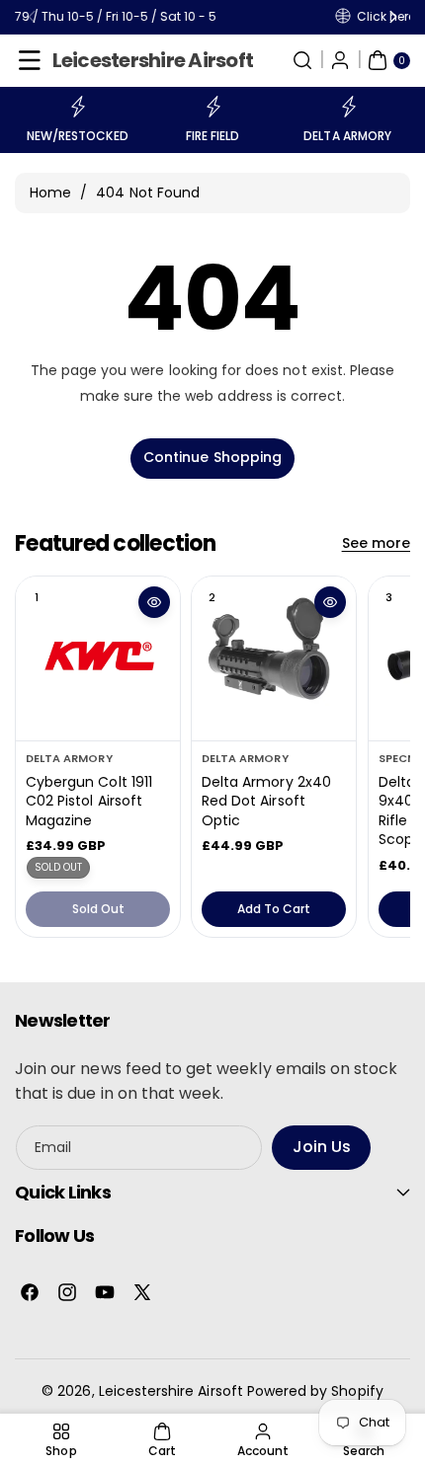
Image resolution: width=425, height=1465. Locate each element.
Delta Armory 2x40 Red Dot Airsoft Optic (266, 801)
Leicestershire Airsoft (171, 1391)
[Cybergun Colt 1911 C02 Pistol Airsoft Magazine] (98, 658)
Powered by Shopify (315, 1391)
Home (50, 192)
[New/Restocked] (77, 106)
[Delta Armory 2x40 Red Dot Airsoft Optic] (274, 658)
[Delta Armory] (348, 106)
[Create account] (340, 60)
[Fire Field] (212, 106)
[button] (29, 60)
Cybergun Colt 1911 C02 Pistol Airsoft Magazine (89, 801)
